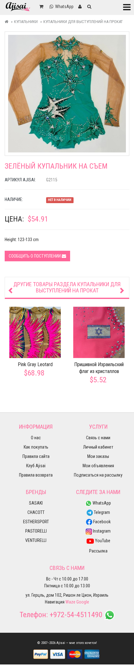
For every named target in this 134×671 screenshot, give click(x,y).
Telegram (101, 512)
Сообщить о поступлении (35, 256)
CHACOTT (36, 512)
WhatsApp (101, 503)
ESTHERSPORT (36, 521)
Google (82, 601)
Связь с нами (98, 437)
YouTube (102, 540)
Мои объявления (98, 465)
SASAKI (36, 503)
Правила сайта (36, 456)
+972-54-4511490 (76, 614)
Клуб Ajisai (35, 465)
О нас (36, 437)
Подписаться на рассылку (98, 475)
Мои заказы (98, 456)
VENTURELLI (35, 540)
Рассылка (98, 550)
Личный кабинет (98, 447)
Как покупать (36, 447)
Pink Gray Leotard (35, 364)
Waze (70, 601)
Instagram (101, 531)
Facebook (101, 521)
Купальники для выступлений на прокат (83, 21)
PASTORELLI (36, 531)
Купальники (26, 21)
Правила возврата (36, 475)
